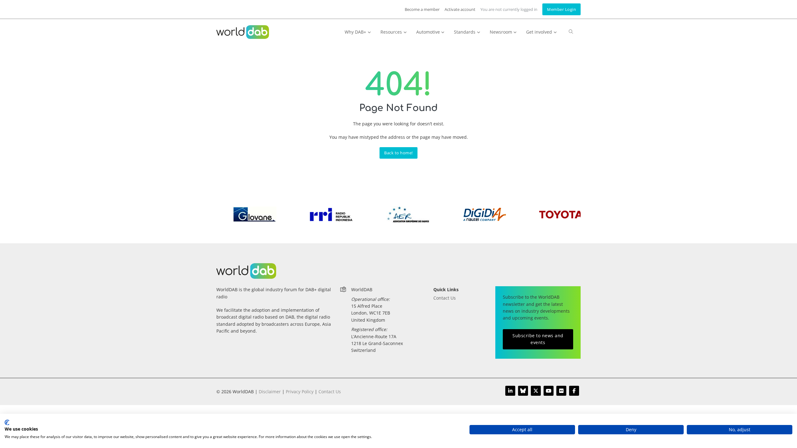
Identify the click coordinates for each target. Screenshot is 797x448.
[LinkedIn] (510, 391)
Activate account (460, 9)
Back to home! (398, 153)
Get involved (539, 32)
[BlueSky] (523, 391)
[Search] (571, 34)
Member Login (561, 9)
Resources (391, 32)
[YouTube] (549, 391)
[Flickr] (561, 391)
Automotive (428, 32)
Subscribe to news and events (538, 339)
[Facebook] (574, 391)
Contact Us (444, 298)
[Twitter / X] (536, 391)
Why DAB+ (355, 32)
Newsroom (501, 32)
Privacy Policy (300, 391)
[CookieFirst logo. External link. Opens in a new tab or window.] (7, 422)
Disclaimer (270, 391)
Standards (464, 32)
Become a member (422, 9)
